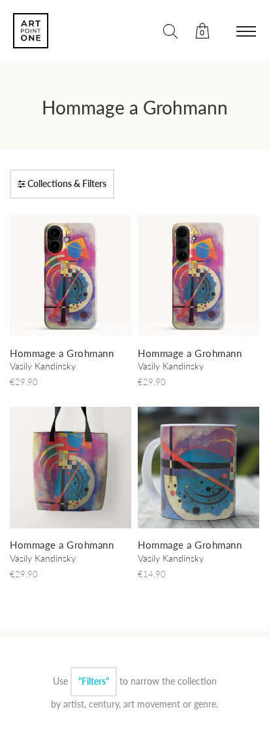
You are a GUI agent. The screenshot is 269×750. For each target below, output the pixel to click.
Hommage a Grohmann (135, 107)
